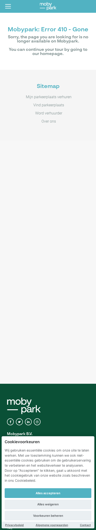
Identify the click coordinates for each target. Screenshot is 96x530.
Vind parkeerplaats (48, 105)
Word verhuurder (48, 113)
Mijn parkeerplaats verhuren (49, 97)
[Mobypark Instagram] (37, 422)
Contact (85, 525)
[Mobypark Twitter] (19, 422)
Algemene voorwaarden (52, 525)
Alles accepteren (48, 493)
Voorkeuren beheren (48, 515)
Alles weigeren (48, 504)
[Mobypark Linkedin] (28, 422)
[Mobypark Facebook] (10, 422)
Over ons (48, 121)
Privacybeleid (14, 525)
